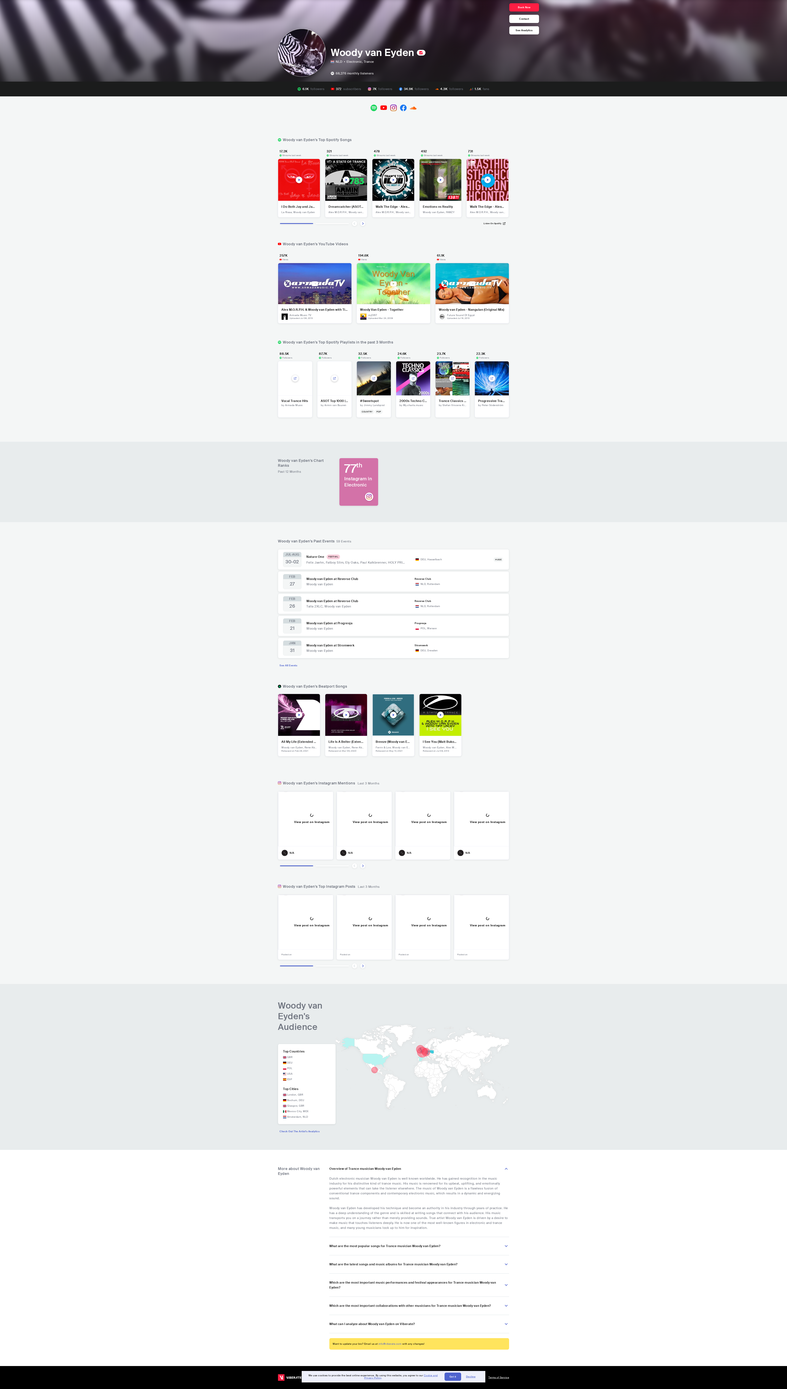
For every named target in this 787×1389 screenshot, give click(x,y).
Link (295, 378)
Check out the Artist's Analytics (300, 1131)
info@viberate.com (390, 1344)
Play (299, 180)
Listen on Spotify (492, 223)
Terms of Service (498, 1377)
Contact (524, 19)
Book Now (524, 7)
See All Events (288, 665)
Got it (452, 1376)
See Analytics (524, 30)
